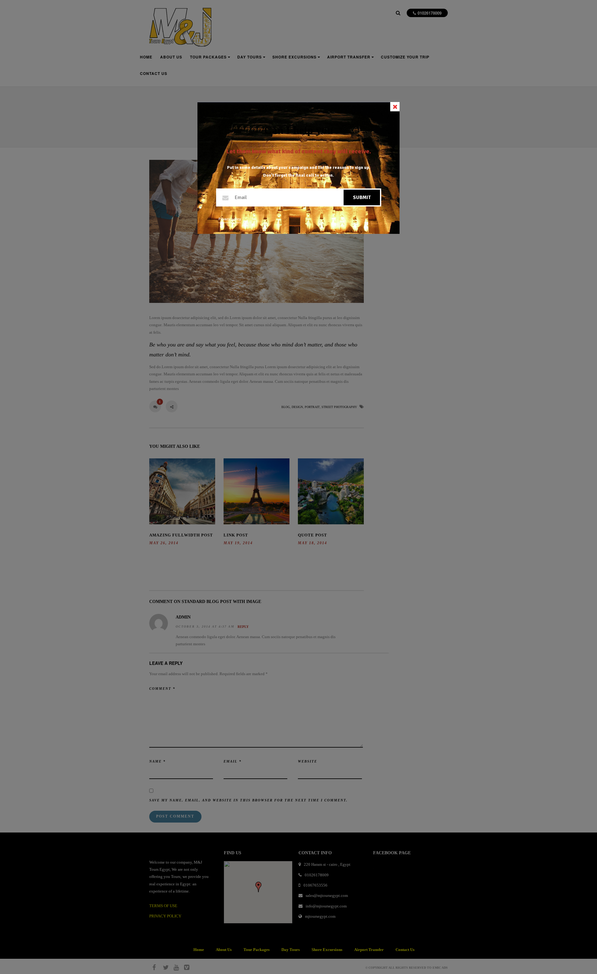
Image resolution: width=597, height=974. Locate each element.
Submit (362, 197)
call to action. (320, 175)
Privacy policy (230, 219)
